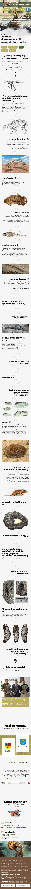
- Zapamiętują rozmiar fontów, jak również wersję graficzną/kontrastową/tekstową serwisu (15, 879)
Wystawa (12, 50)
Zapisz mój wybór (23, 885)
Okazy (21, 47)
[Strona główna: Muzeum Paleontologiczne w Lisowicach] (15, 814)
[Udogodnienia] (13, 9)
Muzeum (3, 34)
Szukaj (7, 9)
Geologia (4, 50)
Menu (22, 9)
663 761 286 (13, 825)
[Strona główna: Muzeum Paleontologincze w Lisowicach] (15, 4)
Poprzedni (11, 762)
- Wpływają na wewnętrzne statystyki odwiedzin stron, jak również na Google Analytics (14, 882)
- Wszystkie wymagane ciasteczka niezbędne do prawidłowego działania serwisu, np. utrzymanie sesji (15, 877)
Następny (21, 762)
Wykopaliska (13, 47)
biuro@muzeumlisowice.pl (17, 827)
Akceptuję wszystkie (8, 885)
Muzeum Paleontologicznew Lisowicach (9, 834)
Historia (4, 47)
